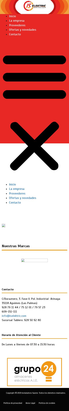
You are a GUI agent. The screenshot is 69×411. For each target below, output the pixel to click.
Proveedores (17, 25)
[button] (34, 111)
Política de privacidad (13, 403)
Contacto (15, 34)
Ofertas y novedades (22, 30)
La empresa (16, 21)
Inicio (12, 16)
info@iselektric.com (14, 316)
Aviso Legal (30, 403)
